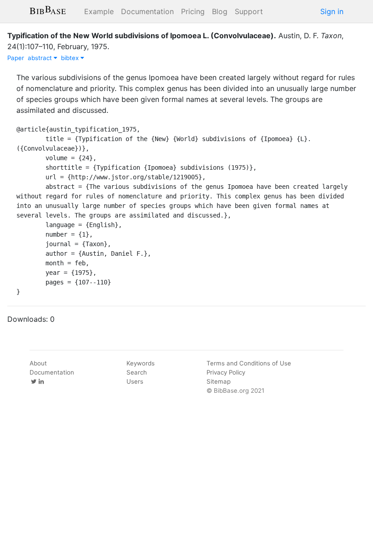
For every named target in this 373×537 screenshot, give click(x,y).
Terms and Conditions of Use (249, 363)
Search (136, 372)
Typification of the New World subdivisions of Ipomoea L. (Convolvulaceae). (141, 35)
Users (134, 381)
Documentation (147, 11)
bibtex (71, 57)
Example (99, 11)
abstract (41, 57)
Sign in (331, 11)
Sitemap (219, 381)
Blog (219, 11)
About (38, 363)
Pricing (193, 11)
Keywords (140, 363)
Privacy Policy (226, 372)
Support (249, 11)
